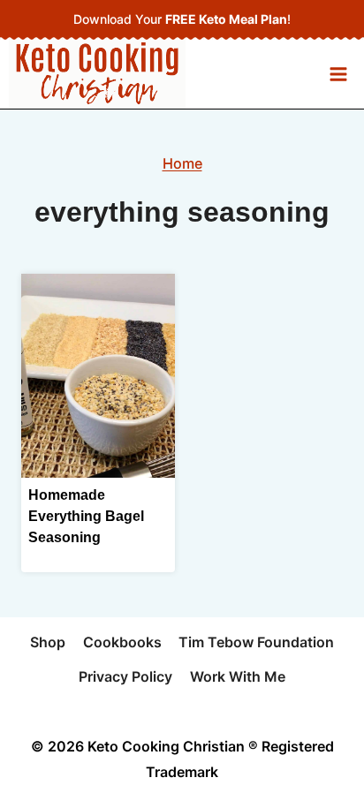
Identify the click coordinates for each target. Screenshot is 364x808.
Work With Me (237, 676)
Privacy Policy (125, 676)
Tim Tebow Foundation (256, 642)
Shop (47, 642)
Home (182, 163)
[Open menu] (338, 73)
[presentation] (98, 376)
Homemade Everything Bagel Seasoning (86, 516)
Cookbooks (122, 642)
